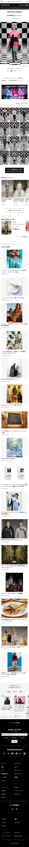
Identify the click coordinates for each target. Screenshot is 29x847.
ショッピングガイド (5, 832)
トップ (2, 8)
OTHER (23, 738)
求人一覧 (12, 219)
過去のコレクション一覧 (14, 210)
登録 (14, 741)
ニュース (5, 1)
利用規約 (16, 787)
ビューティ (12, 1)
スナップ (3, 780)
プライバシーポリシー (19, 790)
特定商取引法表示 (18, 836)
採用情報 (3, 790)
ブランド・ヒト (22, 1)
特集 (9, 1)
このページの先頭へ (15, 722)
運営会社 (3, 797)
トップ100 (3, 777)
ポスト (16, 767)
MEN (7, 738)
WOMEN (14, 738)
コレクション (7, 8)
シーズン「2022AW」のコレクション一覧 (18, 8)
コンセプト (17, 822)
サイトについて (4, 787)
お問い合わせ (17, 794)
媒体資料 (3, 794)
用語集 (16, 777)
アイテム (3, 822)
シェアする (18, 70)
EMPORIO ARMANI (14, 12)
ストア (17, 1)
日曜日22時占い (5, 773)
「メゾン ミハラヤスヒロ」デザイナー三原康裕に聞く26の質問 (6, 707)
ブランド (3, 819)
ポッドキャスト (18, 773)
